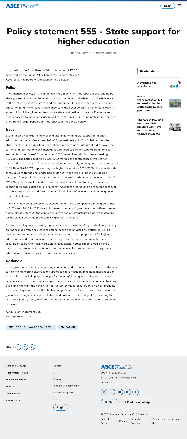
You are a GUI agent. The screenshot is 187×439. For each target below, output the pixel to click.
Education (68, 327)
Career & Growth (16, 365)
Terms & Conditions (136, 421)
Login (167, 5)
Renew (57, 378)
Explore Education (16, 379)
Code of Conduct (105, 421)
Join (55, 372)
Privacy (123, 421)
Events (10, 386)
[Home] (72, 53)
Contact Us (107, 382)
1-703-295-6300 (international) (118, 377)
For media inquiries (63, 392)
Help (55, 399)
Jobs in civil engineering (66, 385)
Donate (57, 365)
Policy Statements (106, 52)
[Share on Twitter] (25, 347)
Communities (13, 393)
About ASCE (13, 400)
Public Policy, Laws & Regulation (31, 327)
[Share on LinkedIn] (32, 347)
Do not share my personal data (166, 421)
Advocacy (82, 52)
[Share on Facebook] (18, 347)
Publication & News (17, 372)
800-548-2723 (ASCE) (113, 372)
